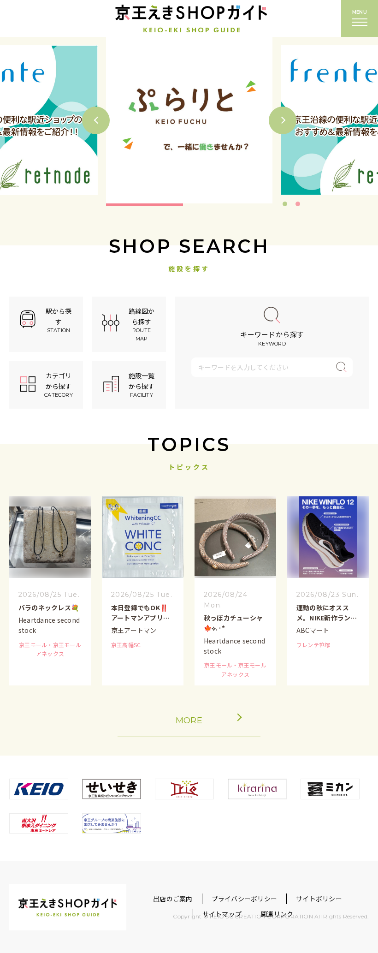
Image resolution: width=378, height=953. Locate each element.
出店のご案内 (172, 898)
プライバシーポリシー (244, 898)
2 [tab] (297, 204)
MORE (189, 720)
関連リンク (276, 913)
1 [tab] (285, 204)
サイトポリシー (319, 898)
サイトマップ (222, 913)
